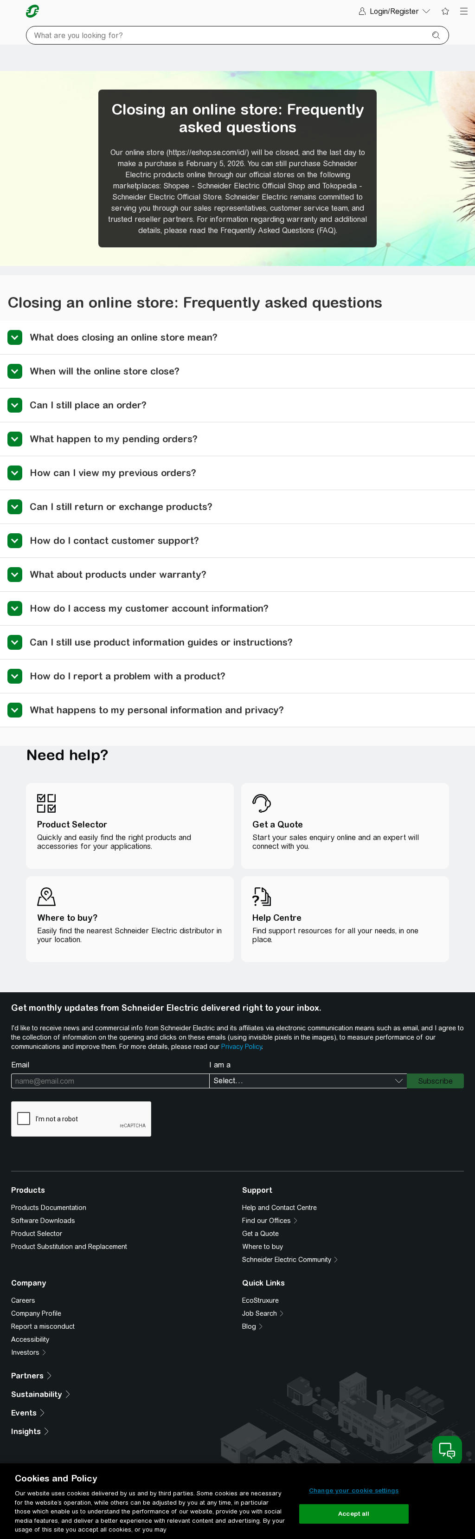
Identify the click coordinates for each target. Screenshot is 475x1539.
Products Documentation (48, 1207)
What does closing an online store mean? (124, 337)
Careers (23, 1300)
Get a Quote (260, 1233)
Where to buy (262, 1246)
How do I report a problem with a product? (127, 676)
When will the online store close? (105, 371)
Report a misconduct (43, 1326)
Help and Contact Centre (279, 1207)
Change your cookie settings (354, 1490)
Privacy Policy (241, 1046)
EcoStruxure (260, 1300)
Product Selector (36, 1233)
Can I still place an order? (88, 405)
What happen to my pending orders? (114, 438)
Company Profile (36, 1313)
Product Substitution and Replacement (69, 1246)
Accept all (353, 1513)
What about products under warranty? (118, 574)
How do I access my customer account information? (149, 608)
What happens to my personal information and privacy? (157, 710)
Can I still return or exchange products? (121, 506)
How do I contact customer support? (114, 540)
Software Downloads (43, 1220)
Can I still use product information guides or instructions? (161, 642)
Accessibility (30, 1339)
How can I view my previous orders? (113, 472)
